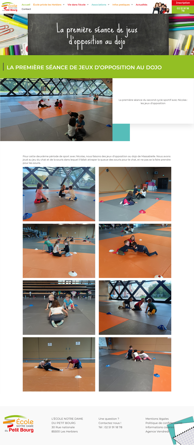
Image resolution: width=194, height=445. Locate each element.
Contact (26, 9)
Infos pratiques (121, 4)
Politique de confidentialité (164, 423)
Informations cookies (160, 427)
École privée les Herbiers (47, 4)
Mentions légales (157, 418)
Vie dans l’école (76, 4)
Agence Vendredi (157, 431)
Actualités (141, 4)
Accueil (26, 4)
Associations (99, 4)
